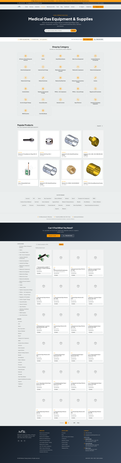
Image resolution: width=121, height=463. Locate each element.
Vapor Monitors (23, 306)
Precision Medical (41, 205)
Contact (72, 6)
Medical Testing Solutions (68, 201)
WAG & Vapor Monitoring (45, 448)
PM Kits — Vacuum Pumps (25, 294)
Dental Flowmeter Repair (45, 440)
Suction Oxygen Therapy (25, 299)
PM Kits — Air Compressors (25, 292)
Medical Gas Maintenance (45, 438)
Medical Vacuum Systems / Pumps (25, 282)
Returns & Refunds (65, 446)
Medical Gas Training (44, 444)
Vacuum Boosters (23, 301)
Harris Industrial (45, 201)
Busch (73, 198)
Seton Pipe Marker (77, 205)
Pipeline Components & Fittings (26, 289)
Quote (39, 273)
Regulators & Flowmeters (25, 297)
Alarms (21, 250)
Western (64, 208)
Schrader (68, 205)
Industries (37, 6)
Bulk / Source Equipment (25, 254)
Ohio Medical (87, 201)
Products (43, 6)
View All (99, 125)
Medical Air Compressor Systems (24, 266)
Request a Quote (99, 6)
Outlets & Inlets (23, 287)
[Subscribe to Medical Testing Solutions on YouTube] (24, 441)
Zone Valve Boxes (23, 315)
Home (26, 6)
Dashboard (66, 6)
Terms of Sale (65, 444)
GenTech (37, 201)
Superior (57, 208)
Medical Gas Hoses (24, 276)
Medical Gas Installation (44, 436)
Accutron (28, 198)
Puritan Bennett (51, 205)
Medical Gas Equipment (24, 271)
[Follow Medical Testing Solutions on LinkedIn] (21, 441)
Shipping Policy (65, 448)
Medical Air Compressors (25, 269)
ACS (34, 198)
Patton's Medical (97, 201)
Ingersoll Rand (55, 201)
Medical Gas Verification (45, 432)
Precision (31, 205)
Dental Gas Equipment (24, 260)
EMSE (94, 198)
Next (78, 422)
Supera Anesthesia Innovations (92, 205)
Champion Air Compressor (83, 198)
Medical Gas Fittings (24, 274)
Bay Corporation (47, 198)
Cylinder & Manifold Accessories (24, 258)
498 (74, 422)
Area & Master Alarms (24, 252)
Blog (62, 6)
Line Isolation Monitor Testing (46, 442)
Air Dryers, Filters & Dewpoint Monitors (25, 247)
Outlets (21, 285)
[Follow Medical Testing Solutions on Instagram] (18, 441)
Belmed (67, 198)
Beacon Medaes (58, 198)
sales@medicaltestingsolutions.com (92, 434)
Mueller (78, 201)
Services (31, 6)
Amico (39, 198)
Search (73, 30)
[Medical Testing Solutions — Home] (19, 7)
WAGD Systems (23, 312)
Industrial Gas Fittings (24, 263)
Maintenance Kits (51, 6)
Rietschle (60, 205)
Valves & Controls (23, 304)
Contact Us (88, 6)
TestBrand (20, 383)
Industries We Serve (44, 451)
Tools (57, 6)
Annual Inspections (43, 434)
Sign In (82, 6)
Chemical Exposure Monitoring (46, 450)
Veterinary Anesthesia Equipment (24, 310)
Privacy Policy (65, 442)
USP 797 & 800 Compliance (45, 446)
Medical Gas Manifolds (24, 278)
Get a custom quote (88, 39)
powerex (24, 205)
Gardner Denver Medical (25, 201)
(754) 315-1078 (99, 39)
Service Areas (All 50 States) (68, 436)
